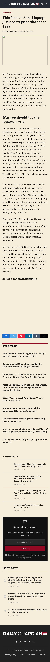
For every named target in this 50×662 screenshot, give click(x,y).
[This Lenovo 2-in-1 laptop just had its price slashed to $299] (25, 50)
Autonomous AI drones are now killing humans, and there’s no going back (21, 409)
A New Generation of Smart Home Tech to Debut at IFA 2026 (27, 611)
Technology (7, 13)
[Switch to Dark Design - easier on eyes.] (46, 4)
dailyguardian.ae (11, 31)
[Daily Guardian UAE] (24, 4)
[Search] (42, 4)
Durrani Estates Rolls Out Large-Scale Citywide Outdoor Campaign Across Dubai (26, 596)
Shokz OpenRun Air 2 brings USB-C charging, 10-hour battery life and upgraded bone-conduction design (24, 387)
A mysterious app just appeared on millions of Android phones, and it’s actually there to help (25, 430)
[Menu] (4, 4)
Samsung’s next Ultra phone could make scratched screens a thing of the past (22, 365)
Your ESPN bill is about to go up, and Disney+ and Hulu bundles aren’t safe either (23, 354)
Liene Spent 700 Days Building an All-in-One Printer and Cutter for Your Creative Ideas (24, 375)
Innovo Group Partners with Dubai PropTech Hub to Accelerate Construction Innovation (28, 478)
